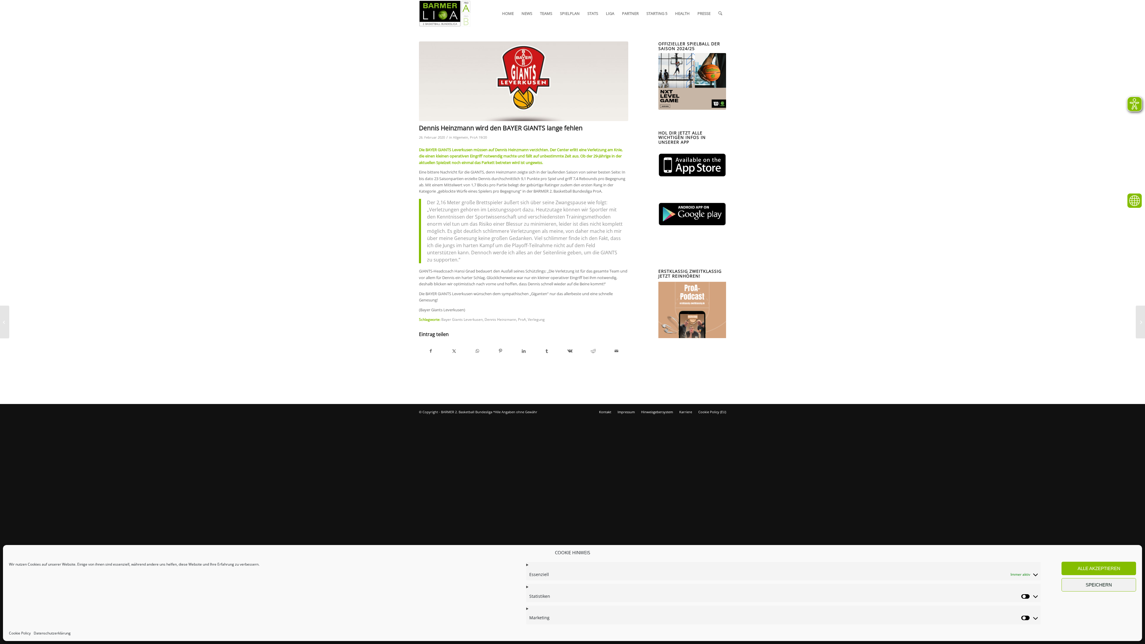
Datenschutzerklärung (52, 633)
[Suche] (720, 13)
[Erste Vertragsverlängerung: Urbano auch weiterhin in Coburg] (4, 322)
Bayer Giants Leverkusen (462, 319)
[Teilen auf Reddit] (593, 351)
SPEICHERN (1099, 584)
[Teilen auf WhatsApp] (477, 351)
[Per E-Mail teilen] (616, 351)
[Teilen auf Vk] (570, 351)
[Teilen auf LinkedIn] (523, 351)
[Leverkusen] (523, 81)
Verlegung (536, 319)
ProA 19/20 (478, 137)
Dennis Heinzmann (500, 319)
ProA (522, 319)
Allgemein (460, 137)
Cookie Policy (20, 633)
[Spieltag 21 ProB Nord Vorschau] (1140, 322)
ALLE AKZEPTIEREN (1099, 568)
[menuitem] (508, 13)
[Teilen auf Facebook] (430, 351)
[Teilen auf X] (454, 351)
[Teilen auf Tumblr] (547, 351)
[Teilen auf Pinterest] (500, 351)
